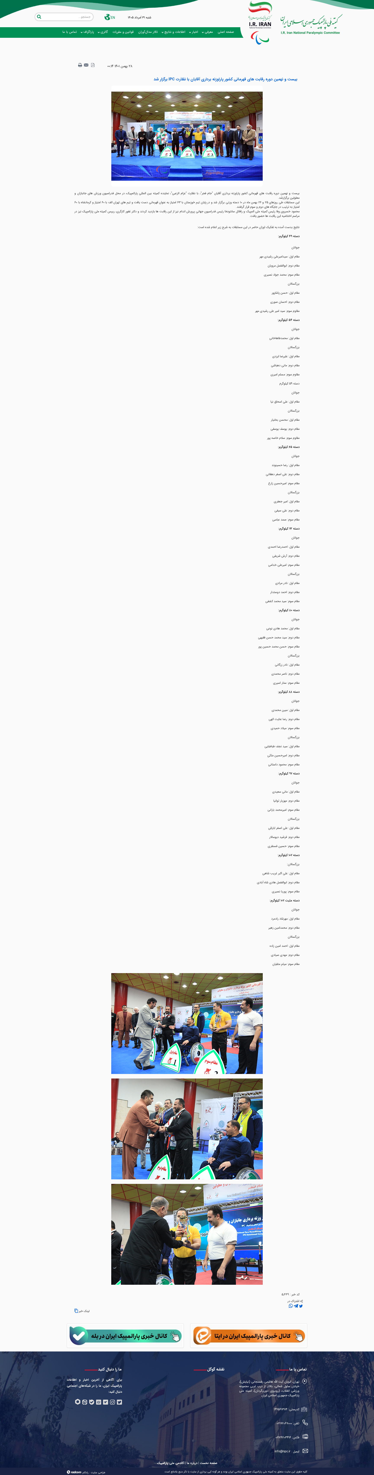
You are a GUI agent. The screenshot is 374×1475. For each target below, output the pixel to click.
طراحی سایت (98, 1472)
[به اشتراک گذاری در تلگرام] (295, 1306)
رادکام (85, 1472)
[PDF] (93, 65)
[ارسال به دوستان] (86, 65)
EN (113, 18)
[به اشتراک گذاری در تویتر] (300, 1306)
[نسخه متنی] (80, 65)
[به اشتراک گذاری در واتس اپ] (291, 1306)
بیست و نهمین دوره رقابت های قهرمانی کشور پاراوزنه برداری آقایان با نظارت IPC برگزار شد (225, 79)
